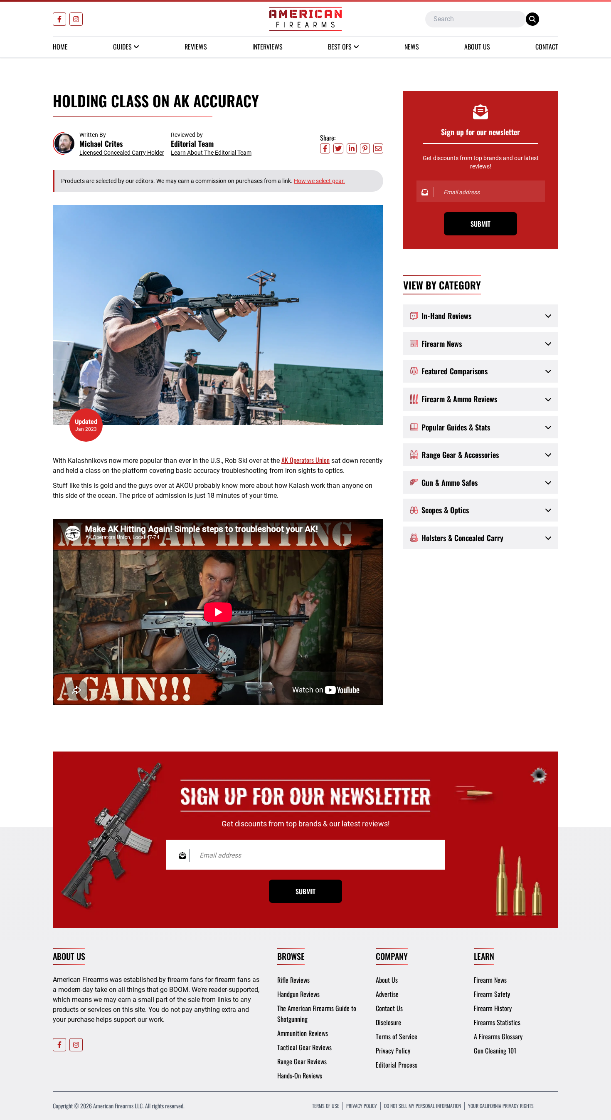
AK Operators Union (305, 460)
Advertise (387, 994)
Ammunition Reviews (302, 1033)
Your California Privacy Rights (501, 1105)
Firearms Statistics (497, 1022)
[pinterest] (365, 148)
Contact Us (389, 1008)
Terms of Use (325, 1105)
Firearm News (490, 980)
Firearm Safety (492, 994)
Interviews (267, 47)
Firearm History (493, 1008)
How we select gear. (319, 181)
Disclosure (388, 1022)
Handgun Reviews (298, 994)
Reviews (196, 47)
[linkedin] (352, 148)
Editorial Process (396, 1065)
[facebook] (325, 148)
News (411, 47)
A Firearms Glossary (498, 1036)
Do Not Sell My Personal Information (422, 1105)
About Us (477, 47)
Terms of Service (396, 1036)
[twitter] (338, 148)
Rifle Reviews (293, 980)
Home (60, 47)
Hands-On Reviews (299, 1075)
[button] (108, 144)
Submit (480, 224)
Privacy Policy (393, 1051)
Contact (546, 47)
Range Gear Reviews (302, 1061)
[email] (378, 148)
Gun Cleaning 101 (495, 1051)
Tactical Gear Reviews (304, 1047)
